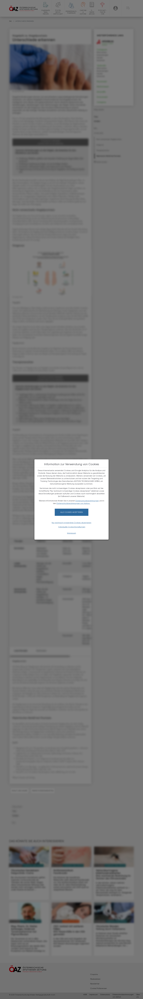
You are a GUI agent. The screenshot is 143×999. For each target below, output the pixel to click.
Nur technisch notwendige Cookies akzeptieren (71, 523)
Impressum (71, 533)
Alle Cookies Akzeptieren (71, 512)
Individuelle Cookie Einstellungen (71, 527)
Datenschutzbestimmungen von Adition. (73, 503)
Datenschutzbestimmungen (87, 501)
